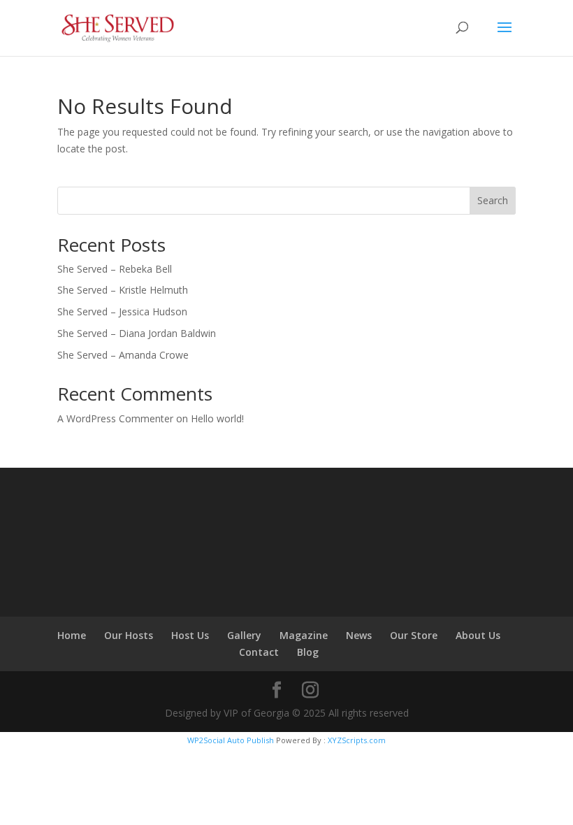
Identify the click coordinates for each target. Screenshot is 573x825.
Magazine (304, 635)
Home (71, 635)
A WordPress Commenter (115, 418)
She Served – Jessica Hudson (122, 311)
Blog (308, 652)
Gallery (244, 635)
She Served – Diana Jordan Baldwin (136, 333)
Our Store (413, 635)
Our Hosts (128, 635)
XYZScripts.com (357, 740)
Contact (259, 652)
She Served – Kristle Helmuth (122, 289)
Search (492, 200)
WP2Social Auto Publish (230, 740)
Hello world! (217, 418)
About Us (478, 635)
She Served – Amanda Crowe (123, 354)
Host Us (190, 635)
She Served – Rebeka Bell (114, 268)
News (359, 635)
